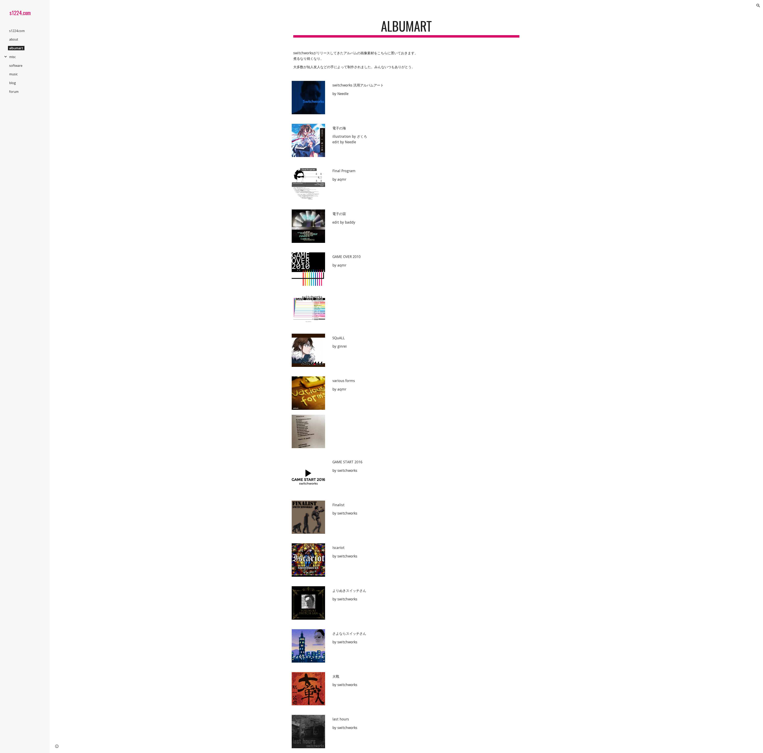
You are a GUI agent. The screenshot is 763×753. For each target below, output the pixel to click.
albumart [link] (16, 48)
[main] (406, 28)
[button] (758, 5)
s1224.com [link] (17, 31)
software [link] (15, 65)
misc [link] (12, 57)
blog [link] (12, 83)
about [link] (13, 39)
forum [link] (13, 91)
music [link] (13, 74)
